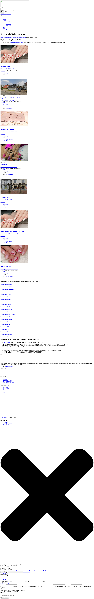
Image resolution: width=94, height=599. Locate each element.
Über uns (7, 29)
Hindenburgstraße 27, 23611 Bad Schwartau (9, 100)
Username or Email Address (7, 581)
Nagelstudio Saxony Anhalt (8, 382)
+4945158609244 (9, 139)
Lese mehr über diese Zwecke (40, 570)
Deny (6, 572)
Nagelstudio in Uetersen (6, 336)
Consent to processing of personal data (10, 591)
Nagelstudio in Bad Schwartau (7, 289)
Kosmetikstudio (9, 22)
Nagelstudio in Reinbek (6, 299)
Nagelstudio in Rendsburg (6, 319)
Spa (6, 26)
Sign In (9, 14)
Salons (4, 20)
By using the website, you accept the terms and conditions (13, 590)
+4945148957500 (9, 241)
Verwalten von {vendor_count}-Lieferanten (25, 570)
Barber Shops (8, 25)
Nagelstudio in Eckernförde (6, 291)
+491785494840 (8, 108)
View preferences (11, 572)
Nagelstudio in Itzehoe (5, 324)
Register (4, 579)
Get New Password (4, 597)
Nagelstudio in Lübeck (5, 329)
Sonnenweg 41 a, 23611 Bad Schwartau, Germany (11, 233)
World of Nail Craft (6, 266)
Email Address (86, 585)
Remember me (5, 582)
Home (4, 19)
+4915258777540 (9, 174)
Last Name (67, 585)
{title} (2, 573)
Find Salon (4, 417)
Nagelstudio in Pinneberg (6, 316)
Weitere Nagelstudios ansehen (7, 278)
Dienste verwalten (12, 570)
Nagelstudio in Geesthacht (6, 306)
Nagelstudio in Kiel (5, 326)
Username (3, 585)
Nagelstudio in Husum (5, 321)
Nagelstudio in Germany (8, 37)
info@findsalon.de (9, 366)
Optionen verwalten (5, 570)
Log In (43, 581)
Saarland (5, 379)
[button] (47, 495)
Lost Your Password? (5, 583)
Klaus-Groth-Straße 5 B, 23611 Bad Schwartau (10, 131)
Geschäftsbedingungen (7, 423)
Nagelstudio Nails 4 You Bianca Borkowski (12, 98)
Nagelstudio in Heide (5, 311)
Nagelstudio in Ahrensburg (6, 284)
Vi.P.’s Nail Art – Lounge (7, 129)
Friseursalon (8, 24)
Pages (4, 28)
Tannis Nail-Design (5, 66)
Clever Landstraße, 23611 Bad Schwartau (9, 167)
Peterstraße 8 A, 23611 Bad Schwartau (8, 199)
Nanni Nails (4, 164)
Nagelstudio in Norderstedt (6, 296)
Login (4, 577)
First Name (50, 585)
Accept (2, 572)
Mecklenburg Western (7, 380)
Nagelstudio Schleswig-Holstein (19, 37)
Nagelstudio (8, 21)
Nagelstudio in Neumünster (6, 331)
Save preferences (19, 572)
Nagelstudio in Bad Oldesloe (7, 286)
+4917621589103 (9, 276)
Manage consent (4, 574)
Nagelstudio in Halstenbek (6, 309)
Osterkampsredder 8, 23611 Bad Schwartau (9, 269)
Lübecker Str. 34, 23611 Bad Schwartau (9, 68)
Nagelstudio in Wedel (5, 301)
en (3, 17)
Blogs (4, 27)
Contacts (7, 30)
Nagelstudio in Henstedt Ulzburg (8, 314)
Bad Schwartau (7, 342)
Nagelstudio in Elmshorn (6, 294)
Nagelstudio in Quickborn (6, 334)
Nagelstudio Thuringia (7, 381)
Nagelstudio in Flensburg (6, 304)
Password (27, 581)
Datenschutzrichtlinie (7, 424)
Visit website (5, 140)
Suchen (2, 12)
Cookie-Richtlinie (6, 422)
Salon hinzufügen (4, 14)
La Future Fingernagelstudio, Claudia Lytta (12, 231)
